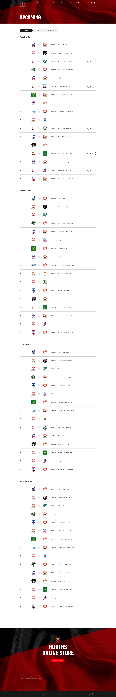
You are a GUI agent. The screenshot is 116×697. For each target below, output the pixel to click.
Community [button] (56, 2)
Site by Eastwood (44, 694)
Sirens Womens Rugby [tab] (51, 30)
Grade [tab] (26, 30)
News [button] (44, 2)
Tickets (91, 61)
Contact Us (22, 681)
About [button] (70, 2)
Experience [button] (63, 2)
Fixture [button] (49, 2)
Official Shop (77, 2)
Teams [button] (39, 2)
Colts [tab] (39, 30)
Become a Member (58, 660)
